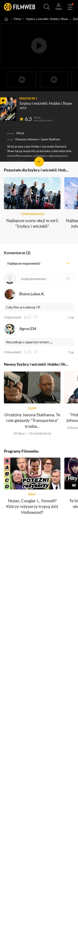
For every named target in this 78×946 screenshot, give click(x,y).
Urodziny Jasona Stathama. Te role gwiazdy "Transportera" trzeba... (32, 420)
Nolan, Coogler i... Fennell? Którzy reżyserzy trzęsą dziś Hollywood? (32, 506)
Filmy (17, 19)
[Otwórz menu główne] (70, 7)
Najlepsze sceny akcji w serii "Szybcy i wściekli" (32, 223)
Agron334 (27, 328)
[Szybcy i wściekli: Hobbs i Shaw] (8, 109)
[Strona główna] (6, 19)
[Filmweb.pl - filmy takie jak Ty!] (19, 7)
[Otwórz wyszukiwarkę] (47, 7)
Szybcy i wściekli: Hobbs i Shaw (47, 19)
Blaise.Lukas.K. (32, 293)
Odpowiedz (12, 317)
